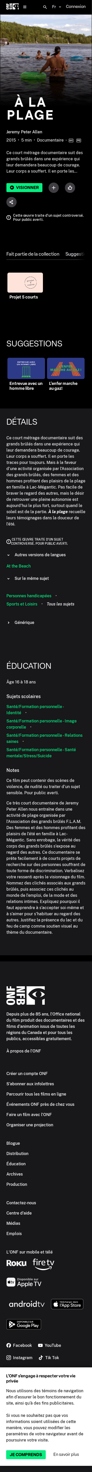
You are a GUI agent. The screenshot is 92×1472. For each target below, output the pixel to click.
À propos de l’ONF (23, 1051)
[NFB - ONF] (12, 7)
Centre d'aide (19, 1213)
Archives (14, 1174)
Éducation (16, 1163)
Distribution (17, 1153)
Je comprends (26, 1454)
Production (16, 1184)
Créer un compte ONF (27, 1073)
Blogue (13, 1143)
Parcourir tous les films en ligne (36, 1094)
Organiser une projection (29, 1124)
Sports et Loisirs (21, 604)
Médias (13, 1223)
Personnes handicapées (28, 595)
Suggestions (78, 254)
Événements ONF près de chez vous (40, 1104)
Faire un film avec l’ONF (29, 1114)
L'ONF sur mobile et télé (29, 1252)
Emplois (14, 1233)
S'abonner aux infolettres (30, 1083)
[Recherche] (45, 7)
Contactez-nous (21, 1202)
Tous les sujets (60, 604)
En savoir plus (66, 1454)
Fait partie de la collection (32, 254)
